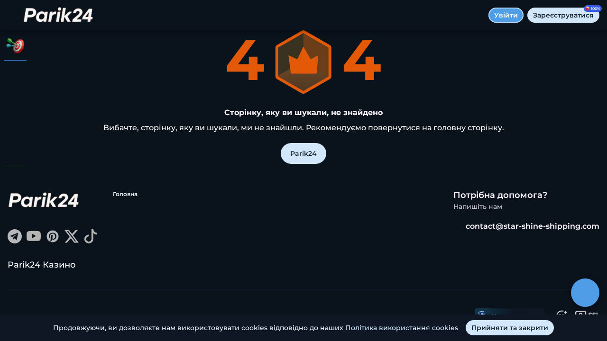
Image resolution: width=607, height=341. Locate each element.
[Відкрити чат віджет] (585, 292)
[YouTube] (34, 240)
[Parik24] (15, 75)
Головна (125, 193)
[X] (71, 240)
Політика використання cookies (401, 327)
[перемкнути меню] (15, 15)
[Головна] (58, 15)
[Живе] (15, 100)
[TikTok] (90, 240)
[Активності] (15, 45)
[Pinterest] (53, 240)
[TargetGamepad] (15, 149)
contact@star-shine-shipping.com (532, 226)
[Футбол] (15, 125)
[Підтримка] (15, 180)
